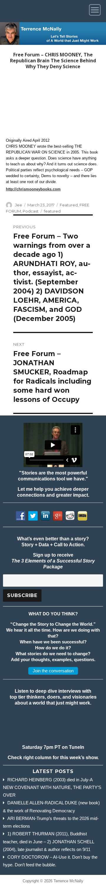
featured (52, 211)
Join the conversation (53, 670)
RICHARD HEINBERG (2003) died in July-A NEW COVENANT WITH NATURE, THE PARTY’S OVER (52, 787)
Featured (69, 205)
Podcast (31, 211)
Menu (96, 11)
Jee (18, 205)
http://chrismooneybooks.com (33, 189)
